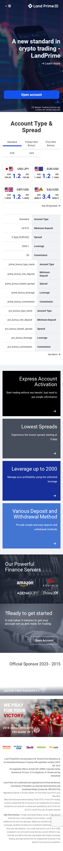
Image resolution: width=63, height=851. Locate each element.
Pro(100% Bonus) (51, 144)
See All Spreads (49, 205)
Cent (31, 153)
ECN (12, 153)
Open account (31, 95)
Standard (12, 142)
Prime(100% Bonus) (31, 144)
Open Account (44, 640)
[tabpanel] (31, 68)
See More (52, 354)
